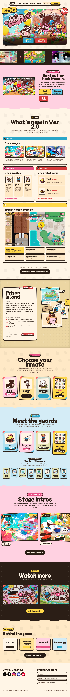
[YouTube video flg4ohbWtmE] (20, 594)
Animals (25, 3)
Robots (32, 3)
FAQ (3, 690)
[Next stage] (66, 529)
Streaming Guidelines (24, 690)
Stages (18, 3)
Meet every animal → (11, 198)
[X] (5, 674)
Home (12, 3)
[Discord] (19, 674)
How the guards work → (45, 198)
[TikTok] (9, 674)
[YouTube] (23, 674)
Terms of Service (9, 690)
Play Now (55, 3)
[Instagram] (14, 674)
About (39, 3)
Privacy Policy (16, 690)
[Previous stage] (3, 529)
